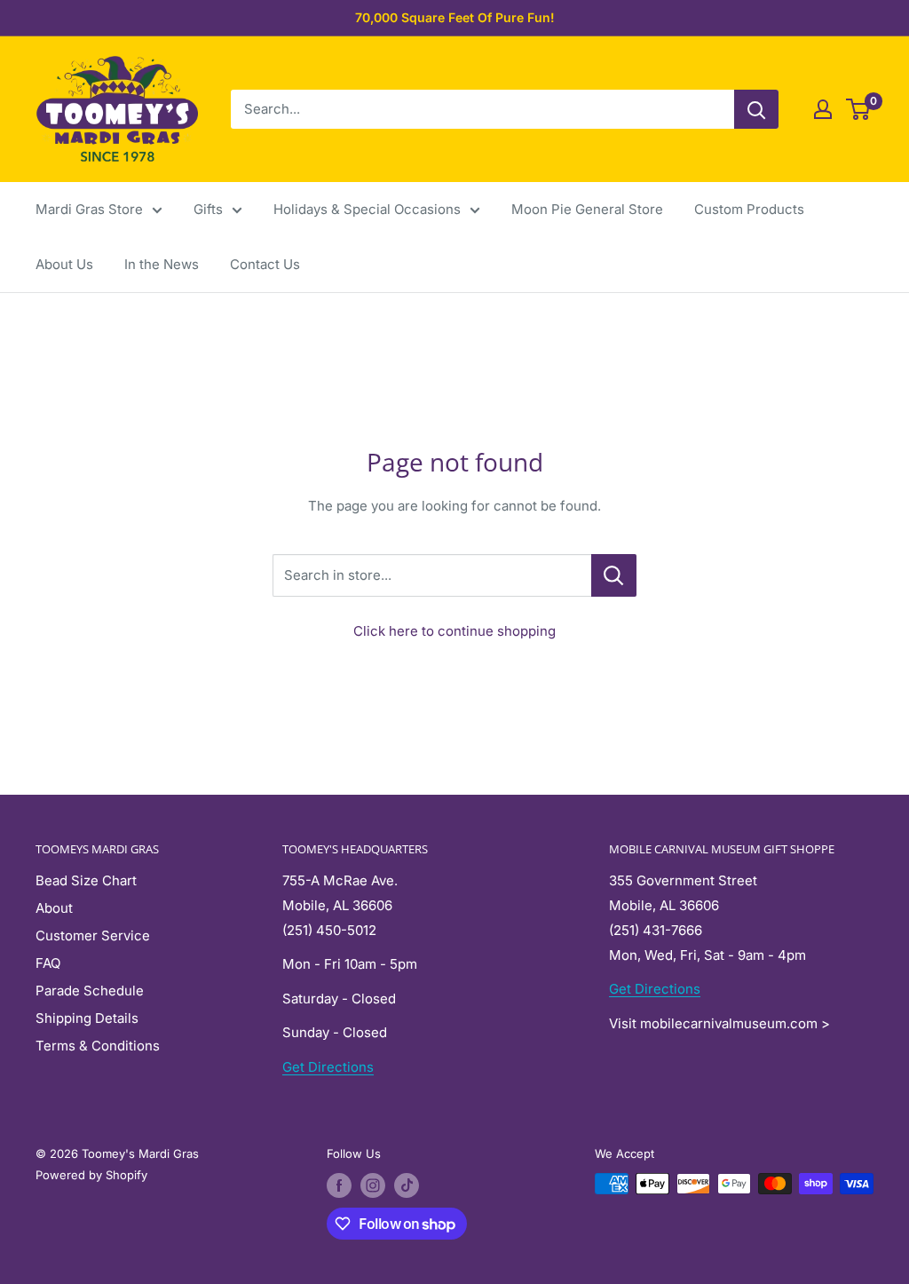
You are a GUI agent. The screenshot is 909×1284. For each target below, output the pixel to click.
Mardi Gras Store (89, 209)
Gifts (208, 209)
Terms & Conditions (98, 1045)
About (54, 908)
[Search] (756, 109)
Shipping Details (87, 1018)
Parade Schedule (90, 990)
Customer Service (93, 935)
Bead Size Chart (86, 880)
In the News (161, 264)
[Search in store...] (613, 575)
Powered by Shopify (91, 1175)
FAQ (48, 963)
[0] (859, 109)
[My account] (823, 109)
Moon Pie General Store (587, 209)
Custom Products (749, 209)
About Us (64, 264)
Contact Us (265, 264)
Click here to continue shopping (454, 630)
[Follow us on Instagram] (372, 1185)
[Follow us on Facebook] (339, 1185)
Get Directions (328, 1066)
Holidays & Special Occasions (367, 209)
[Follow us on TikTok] (406, 1185)
